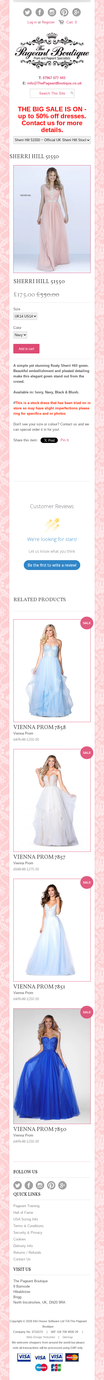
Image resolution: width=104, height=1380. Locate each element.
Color (17, 328)
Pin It (65, 440)
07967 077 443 (54, 78)
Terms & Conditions (28, 1226)
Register (48, 22)
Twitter (27, 12)
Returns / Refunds (27, 1253)
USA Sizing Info (25, 1219)
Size (16, 309)
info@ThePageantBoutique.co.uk (54, 83)
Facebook (39, 12)
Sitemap (67, 1337)
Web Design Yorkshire (40, 1337)
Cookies (19, 1239)
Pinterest (64, 12)
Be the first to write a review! (52, 565)
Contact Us (22, 1259)
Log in (32, 22)
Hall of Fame (23, 1213)
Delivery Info (23, 1246)
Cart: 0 (71, 22)
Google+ (76, 12)
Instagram (52, 12)
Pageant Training (26, 1206)
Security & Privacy (27, 1233)
